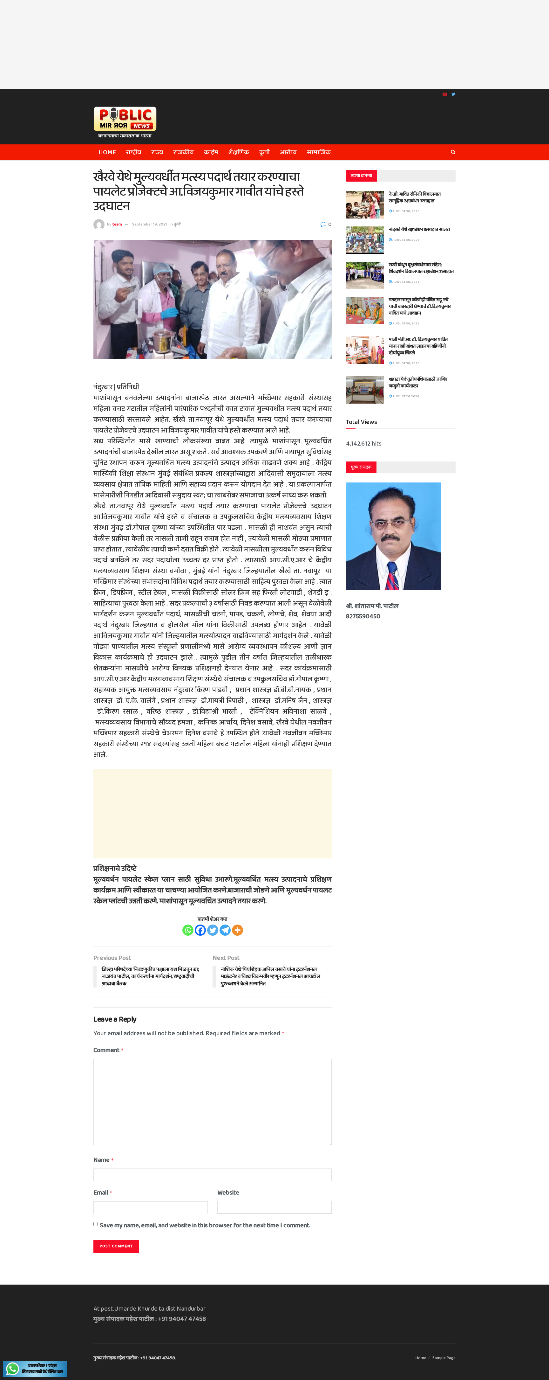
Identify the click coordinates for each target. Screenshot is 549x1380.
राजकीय (183, 152)
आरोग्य (288, 152)
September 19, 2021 (149, 224)
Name (103, 1160)
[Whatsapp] (187, 930)
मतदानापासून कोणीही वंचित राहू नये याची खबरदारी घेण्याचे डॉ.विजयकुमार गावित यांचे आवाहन (420, 306)
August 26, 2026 (405, 396)
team (117, 224)
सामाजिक (319, 152)
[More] (237, 930)
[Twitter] (212, 930)
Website (228, 1193)
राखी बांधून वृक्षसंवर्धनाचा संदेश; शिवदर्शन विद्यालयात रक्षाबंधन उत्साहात (421, 268)
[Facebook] (200, 930)
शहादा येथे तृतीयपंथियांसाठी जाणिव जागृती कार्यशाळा (418, 383)
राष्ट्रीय (133, 152)
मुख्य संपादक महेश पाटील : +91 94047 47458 (134, 1358)
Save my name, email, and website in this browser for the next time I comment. (205, 1225)
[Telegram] (225, 930)
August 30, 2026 (405, 211)
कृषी (264, 152)
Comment (108, 1050)
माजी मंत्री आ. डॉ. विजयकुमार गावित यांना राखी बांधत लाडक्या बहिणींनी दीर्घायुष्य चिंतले (418, 346)
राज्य (157, 152)
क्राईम (211, 152)
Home (107, 152)
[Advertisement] (274, 44)
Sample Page (444, 1358)
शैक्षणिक (238, 152)
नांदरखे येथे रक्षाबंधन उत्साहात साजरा (419, 229)
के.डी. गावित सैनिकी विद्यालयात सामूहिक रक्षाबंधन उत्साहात (415, 198)
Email (103, 1193)
